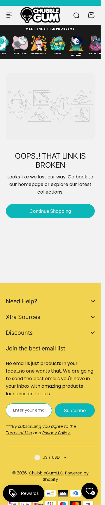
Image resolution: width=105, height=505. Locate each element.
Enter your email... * (29, 410)
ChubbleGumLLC (46, 473)
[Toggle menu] (9, 15)
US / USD (51, 457)
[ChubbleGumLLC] (40, 15)
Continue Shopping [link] (50, 211)
